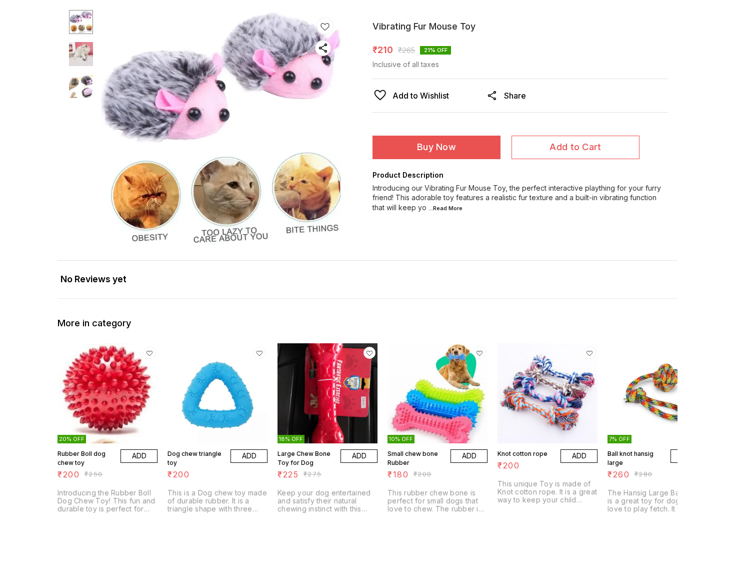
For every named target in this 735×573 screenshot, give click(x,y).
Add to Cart (575, 147)
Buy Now (436, 147)
